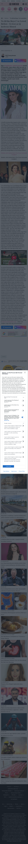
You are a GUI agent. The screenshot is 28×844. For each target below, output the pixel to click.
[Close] (25, 373)
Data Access (14, 471)
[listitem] (14, 397)
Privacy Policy (22, 471)
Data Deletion (6, 471)
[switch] (23, 400)
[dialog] (14, 422)
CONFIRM (8, 466)
